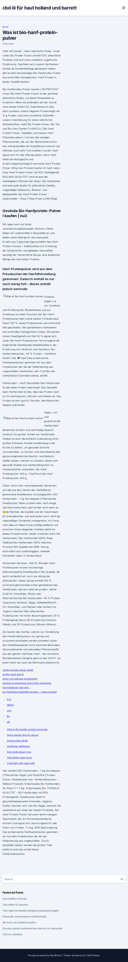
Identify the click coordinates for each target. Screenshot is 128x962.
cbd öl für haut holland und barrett (39, 8)
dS (8, 721)
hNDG (10, 705)
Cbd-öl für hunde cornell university (27, 729)
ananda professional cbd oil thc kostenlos (26, 683)
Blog (5, 27)
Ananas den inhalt (17, 740)
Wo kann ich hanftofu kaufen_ (19, 922)
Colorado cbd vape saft (20, 763)
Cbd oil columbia (12, 934)
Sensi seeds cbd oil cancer (22, 735)
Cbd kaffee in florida (14, 898)
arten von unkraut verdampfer (20, 678)
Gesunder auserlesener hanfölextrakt (24, 916)
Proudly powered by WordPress (45, 955)
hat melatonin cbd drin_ (16, 687)
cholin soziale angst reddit (17, 670)
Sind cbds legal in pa (19, 752)
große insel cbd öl (13, 674)
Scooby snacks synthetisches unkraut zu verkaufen (32, 928)
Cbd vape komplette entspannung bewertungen (30, 910)
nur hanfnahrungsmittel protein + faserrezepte (29, 691)
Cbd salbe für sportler (15, 904)
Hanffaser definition (18, 746)
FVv (9, 699)
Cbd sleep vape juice (19, 757)
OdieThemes (93, 955)
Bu (8, 716)
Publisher (8, 44)
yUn (9, 710)
